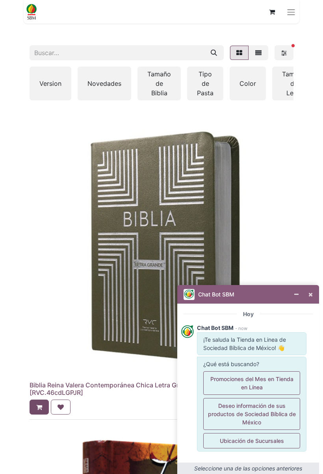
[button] (39, 407)
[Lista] (258, 52)
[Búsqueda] (214, 52)
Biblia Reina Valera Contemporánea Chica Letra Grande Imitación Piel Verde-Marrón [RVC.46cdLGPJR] (154, 388)
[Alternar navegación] (291, 11)
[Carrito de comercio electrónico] (272, 12)
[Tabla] (239, 52)
